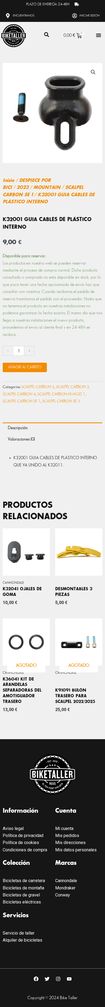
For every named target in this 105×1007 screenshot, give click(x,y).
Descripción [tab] (18, 428)
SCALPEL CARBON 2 (37, 387)
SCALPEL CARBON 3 (72, 387)
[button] (46, 34)
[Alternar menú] (98, 35)
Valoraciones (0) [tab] (21, 439)
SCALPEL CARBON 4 (19, 394)
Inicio (8, 180)
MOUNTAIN (46, 187)
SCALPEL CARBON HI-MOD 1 (61, 394)
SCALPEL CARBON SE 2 (61, 401)
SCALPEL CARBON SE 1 (22, 401)
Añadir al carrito (24, 367)
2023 (23, 187)
